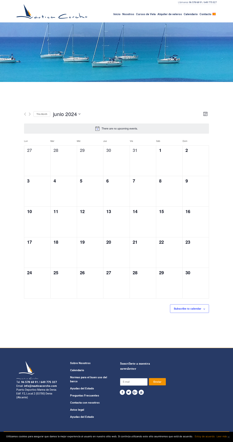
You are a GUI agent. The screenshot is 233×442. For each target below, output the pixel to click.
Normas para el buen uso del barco (88, 379)
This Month (41, 113)
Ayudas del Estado (82, 388)
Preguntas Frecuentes (84, 395)
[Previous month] (25, 114)
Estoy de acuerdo (205, 436)
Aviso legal (77, 409)
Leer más (222, 436)
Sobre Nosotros (80, 363)
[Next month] (30, 114)
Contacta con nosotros (85, 402)
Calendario (77, 370)
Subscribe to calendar (187, 308)
